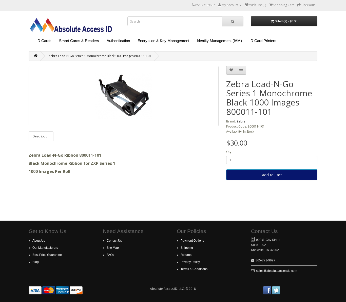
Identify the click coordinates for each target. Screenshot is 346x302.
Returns (186, 255)
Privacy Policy (190, 262)
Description (41, 136)
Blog (35, 262)
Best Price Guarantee (47, 255)
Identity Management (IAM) (219, 41)
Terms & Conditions (194, 269)
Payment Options (192, 240)
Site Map (113, 248)
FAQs (110, 255)
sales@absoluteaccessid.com (276, 271)
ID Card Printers (262, 41)
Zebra (241, 121)
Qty (228, 152)
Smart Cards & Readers (79, 41)
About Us (38, 240)
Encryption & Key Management (163, 41)
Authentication (118, 41)
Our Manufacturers (45, 248)
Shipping (187, 248)
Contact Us (114, 240)
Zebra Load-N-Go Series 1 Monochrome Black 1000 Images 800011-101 (99, 56)
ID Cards (43, 41)
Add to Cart (272, 174)
